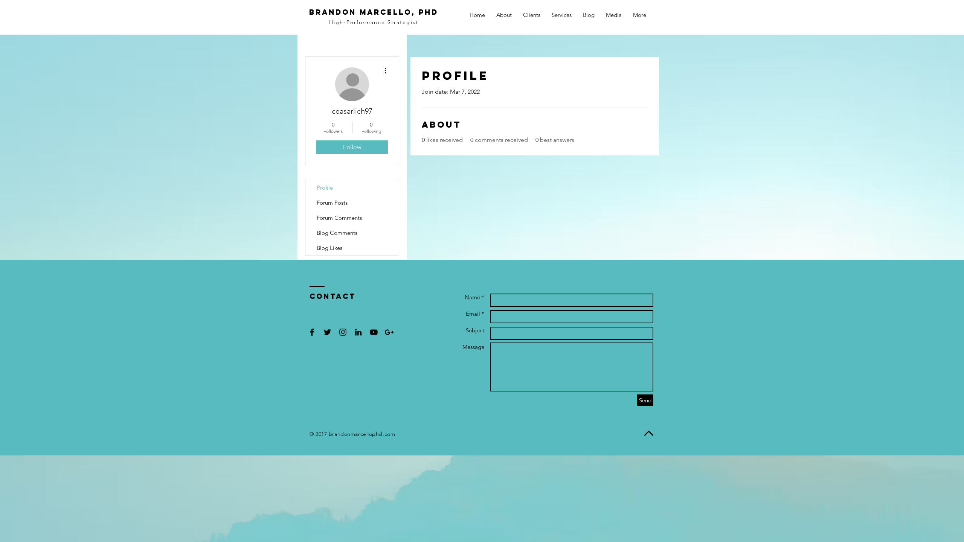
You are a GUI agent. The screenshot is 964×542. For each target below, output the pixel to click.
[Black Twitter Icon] (327, 332)
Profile (325, 187)
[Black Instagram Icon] (343, 332)
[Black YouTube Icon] (373, 332)
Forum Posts (332, 202)
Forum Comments (339, 217)
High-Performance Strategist (373, 22)
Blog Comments (337, 232)
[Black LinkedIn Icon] (358, 332)
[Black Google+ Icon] (389, 332)
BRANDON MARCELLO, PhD (373, 12)
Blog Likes (329, 247)
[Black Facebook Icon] (312, 332)
